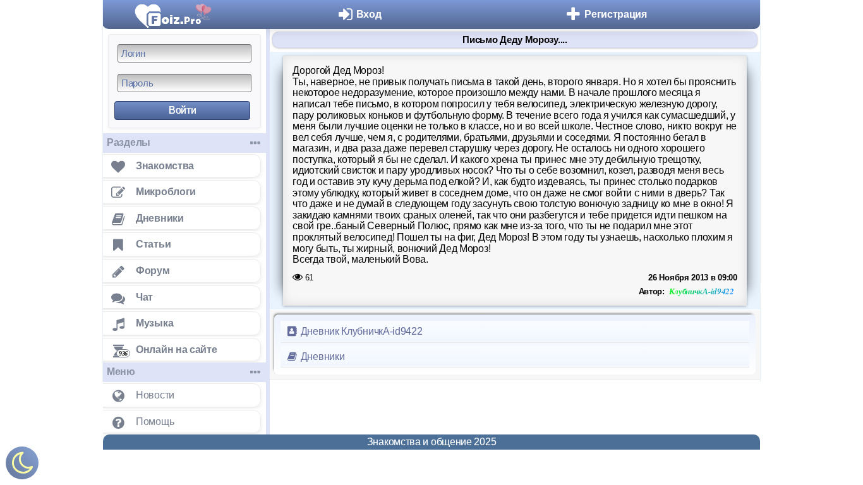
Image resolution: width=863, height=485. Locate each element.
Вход (369, 14)
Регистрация (615, 14)
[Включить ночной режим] (22, 465)
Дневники (321, 356)
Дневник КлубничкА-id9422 (360, 331)
